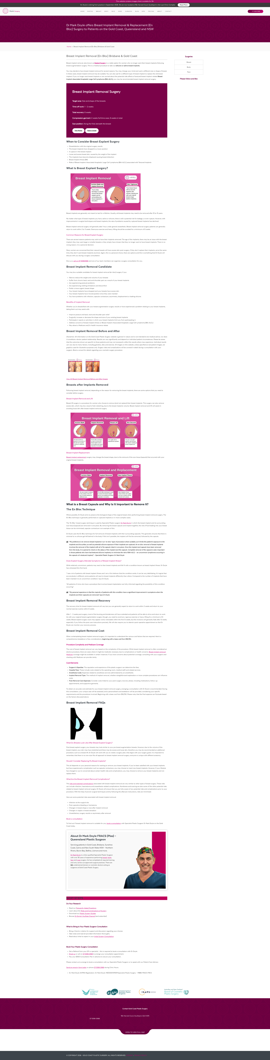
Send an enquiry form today (76, 967)
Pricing (151, 11)
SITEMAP (129, 1055)
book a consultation (114, 823)
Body (106, 11)
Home (82, 11)
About (159, 11)
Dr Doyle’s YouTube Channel (85, 916)
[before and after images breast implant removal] (93, 365)
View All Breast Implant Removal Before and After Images (87, 379)
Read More (184, 5)
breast (105, 857)
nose (79, 860)
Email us (72, 954)
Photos (90, 11)
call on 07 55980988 (80, 261)
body (109, 857)
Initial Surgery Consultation (104, 936)
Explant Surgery (100, 63)
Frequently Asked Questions (86, 908)
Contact (168, 11)
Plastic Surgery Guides (88, 913)
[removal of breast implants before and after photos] (75, 365)
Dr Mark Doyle (126, 523)
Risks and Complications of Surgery (93, 911)
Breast (98, 11)
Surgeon (128, 11)
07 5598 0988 (256, 11)
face (72, 860)
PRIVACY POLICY (140, 1055)
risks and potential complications (81, 784)
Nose (120, 11)
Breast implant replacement (76, 457)
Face (113, 11)
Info (143, 11)
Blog (137, 11)
